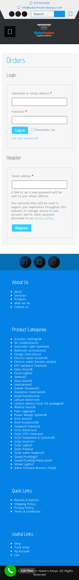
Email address (28, 176)
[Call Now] (10, 571)
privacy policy (44, 218)
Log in (20, 130)
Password (25, 111)
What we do (22, 303)
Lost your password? (24, 138)
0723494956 (42, 3)
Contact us (21, 307)
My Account (22, 551)
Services (20, 295)
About (18, 292)
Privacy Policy (23, 508)
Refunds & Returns (26, 500)
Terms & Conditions (27, 511)
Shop (17, 544)
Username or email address (38, 93)
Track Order (22, 547)
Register (21, 228)
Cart (17, 555)
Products (20, 299)
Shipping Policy (25, 504)
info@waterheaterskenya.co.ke (42, 7)
